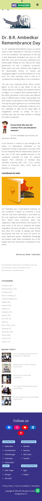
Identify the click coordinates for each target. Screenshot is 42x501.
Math (4, 322)
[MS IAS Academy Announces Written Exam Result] (6, 400)
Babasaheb (17, 265)
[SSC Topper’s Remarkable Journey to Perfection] (6, 390)
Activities (5, 292)
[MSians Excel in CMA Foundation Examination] (6, 368)
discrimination (7, 267)
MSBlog (5, 328)
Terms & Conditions (22, 486)
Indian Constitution (19, 267)
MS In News (6, 325)
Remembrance (7, 270)
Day (35, 265)
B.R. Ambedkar (7, 265)
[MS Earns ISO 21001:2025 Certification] (6, 379)
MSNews (5, 332)
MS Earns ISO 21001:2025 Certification (22, 376)
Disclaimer (36, 486)
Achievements (7, 289)
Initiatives (5, 312)
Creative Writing (8, 299)
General (5, 305)
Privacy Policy (7, 486)
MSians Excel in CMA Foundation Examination (24, 365)
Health (4, 309)
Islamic (4, 315)
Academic (5, 286)
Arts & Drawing (7, 295)
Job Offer (5, 319)
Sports (4, 342)
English (4, 302)
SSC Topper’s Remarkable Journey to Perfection (25, 387)
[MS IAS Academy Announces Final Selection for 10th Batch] (6, 357)
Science (4, 338)
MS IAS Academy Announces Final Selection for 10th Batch (25, 355)
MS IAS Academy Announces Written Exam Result (26, 398)
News (4, 335)
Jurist (28, 267)
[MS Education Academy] (21, 5)
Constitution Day (27, 265)
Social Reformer (18, 270)
